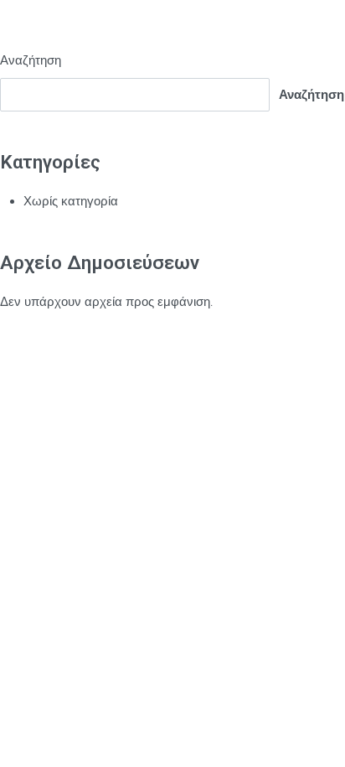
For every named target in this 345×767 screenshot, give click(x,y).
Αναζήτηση (30, 60)
